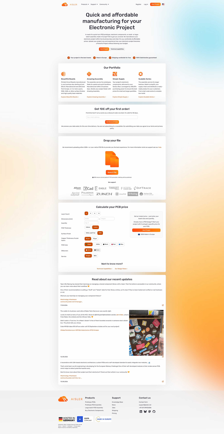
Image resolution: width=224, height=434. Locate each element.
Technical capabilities (117, 49)
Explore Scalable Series (146, 97)
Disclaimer (70, 426)
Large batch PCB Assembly (94, 407)
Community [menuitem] (103, 4)
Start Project (155, 4)
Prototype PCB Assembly (93, 405)
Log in (146, 4)
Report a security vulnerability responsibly (67, 427)
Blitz (95, 255)
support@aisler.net (145, 405)
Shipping (115, 410)
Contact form (143, 402)
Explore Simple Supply (120, 97)
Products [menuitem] (84, 4)
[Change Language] (163, 4)
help (159, 147)
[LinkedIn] (141, 412)
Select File (112, 172)
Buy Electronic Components (94, 410)
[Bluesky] (145, 412)
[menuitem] (69, 4)
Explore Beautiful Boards (69, 97)
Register (138, 4)
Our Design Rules (120, 269)
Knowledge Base (117, 402)
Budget (88, 255)
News (114, 405)
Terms (59, 426)
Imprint (64, 426)
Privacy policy (77, 426)
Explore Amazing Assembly (96, 97)
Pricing (114, 413)
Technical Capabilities (104, 269)
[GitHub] (154, 412)
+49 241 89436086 (145, 407)
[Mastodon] (150, 412)
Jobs (113, 407)
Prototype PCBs (90, 402)
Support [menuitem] (93, 4)
